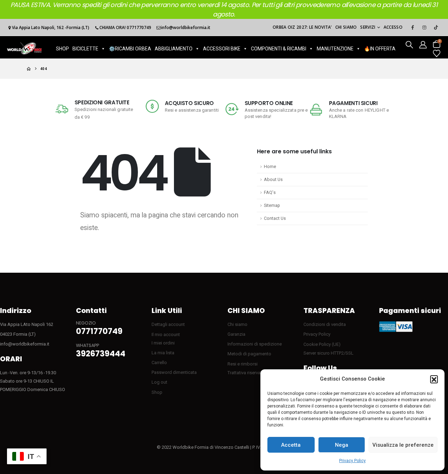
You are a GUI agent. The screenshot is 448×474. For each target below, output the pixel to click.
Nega (341, 445)
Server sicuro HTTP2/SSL (328, 353)
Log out (159, 382)
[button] (434, 379)
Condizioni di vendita (324, 324)
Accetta (291, 445)
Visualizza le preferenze (403, 445)
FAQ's (270, 192)
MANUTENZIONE (335, 48)
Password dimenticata (174, 372)
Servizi (367, 27)
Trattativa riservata (245, 372)
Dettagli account (168, 324)
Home (270, 166)
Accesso (393, 27)
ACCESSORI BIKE (221, 48)
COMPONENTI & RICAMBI (278, 48)
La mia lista (163, 352)
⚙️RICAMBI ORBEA (130, 48)
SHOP (62, 48)
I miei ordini (163, 343)
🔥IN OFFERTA (380, 48)
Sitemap (272, 205)
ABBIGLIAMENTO (173, 48)
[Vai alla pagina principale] (28, 68)
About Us (273, 179)
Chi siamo (346, 27)
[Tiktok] (436, 27)
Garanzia (236, 334)
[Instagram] (424, 27)
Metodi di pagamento (249, 353)
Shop (157, 392)
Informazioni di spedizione (254, 344)
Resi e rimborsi (242, 364)
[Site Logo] (24, 48)
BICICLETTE (85, 48)
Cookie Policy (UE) (322, 344)
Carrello (159, 362)
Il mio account (166, 334)
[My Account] (423, 44)
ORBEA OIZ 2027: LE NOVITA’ (302, 27)
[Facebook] (413, 27)
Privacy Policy (352, 460)
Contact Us (275, 218)
